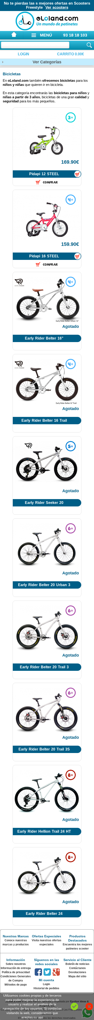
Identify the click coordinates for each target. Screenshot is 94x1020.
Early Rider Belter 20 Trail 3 (44, 667)
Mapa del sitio (77, 976)
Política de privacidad (16, 972)
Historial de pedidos (46, 988)
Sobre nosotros (16, 964)
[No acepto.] (89, 1006)
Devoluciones (77, 972)
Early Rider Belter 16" (44, 338)
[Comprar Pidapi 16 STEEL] (77, 256)
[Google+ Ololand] (56, 972)
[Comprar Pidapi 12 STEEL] (77, 174)
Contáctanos (77, 968)
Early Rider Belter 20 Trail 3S (44, 749)
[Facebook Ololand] (38, 972)
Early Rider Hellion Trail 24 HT (44, 831)
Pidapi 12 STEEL (44, 174)
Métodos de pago (16, 984)
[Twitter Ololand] (47, 972)
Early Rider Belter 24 (44, 914)
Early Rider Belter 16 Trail (44, 420)
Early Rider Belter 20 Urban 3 (44, 585)
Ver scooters (56, 7)
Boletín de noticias (77, 964)
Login (23, 54)
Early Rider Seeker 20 (44, 503)
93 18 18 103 (75, 35)
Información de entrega (16, 968)
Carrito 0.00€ (70, 54)
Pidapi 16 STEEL (44, 256)
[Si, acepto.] (74, 1006)
